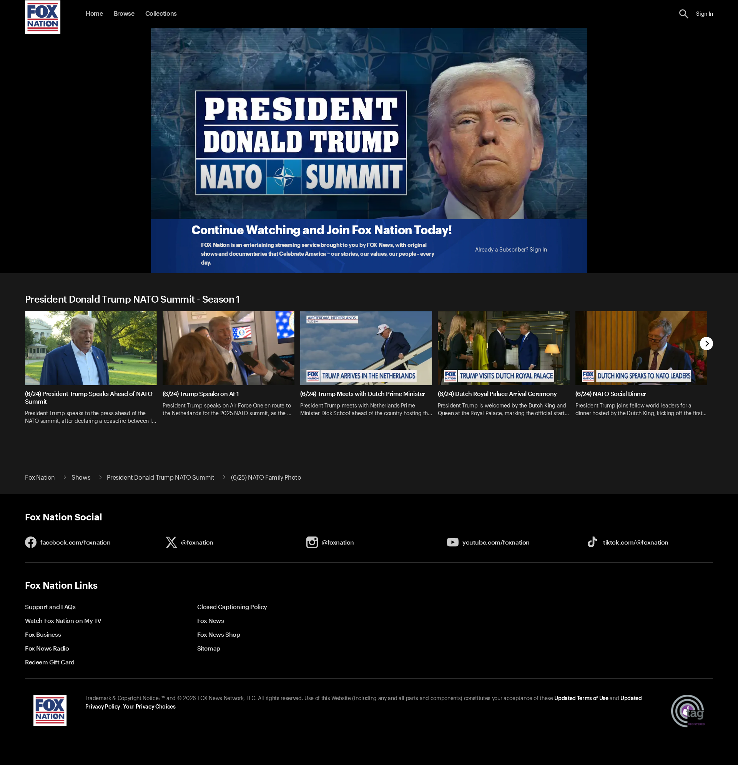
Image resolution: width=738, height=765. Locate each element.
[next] (706, 344)
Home (94, 14)
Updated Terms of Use (581, 698)
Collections (161, 14)
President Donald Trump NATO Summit (160, 478)
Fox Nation (40, 478)
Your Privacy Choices (149, 707)
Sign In (538, 250)
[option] (94, 372)
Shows (80, 478)
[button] (684, 14)
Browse (124, 14)
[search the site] (684, 14)
